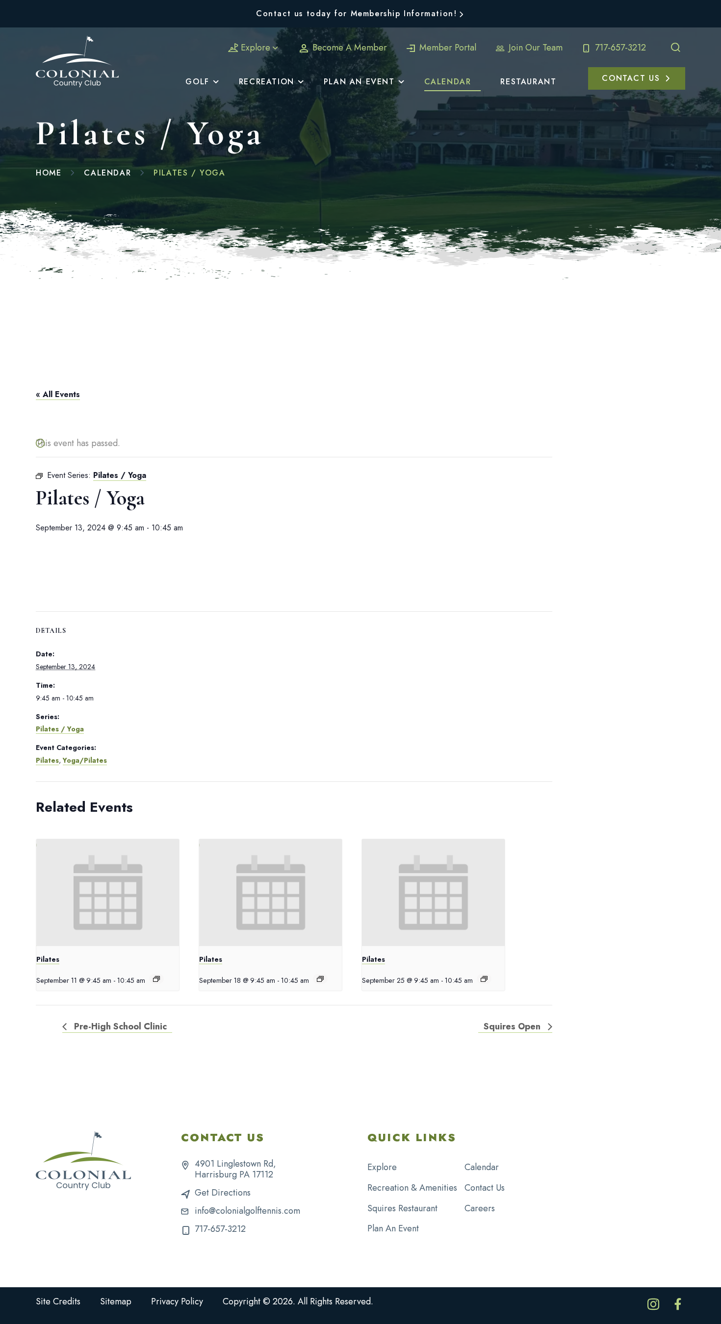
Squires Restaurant (402, 1208)
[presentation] (107, 893)
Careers (479, 1208)
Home (48, 172)
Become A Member (348, 47)
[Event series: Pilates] (156, 979)
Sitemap (115, 1301)
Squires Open (513, 1026)
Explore (255, 47)
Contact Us (484, 1187)
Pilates (47, 760)
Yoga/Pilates (85, 760)
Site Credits (58, 1301)
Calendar (107, 172)
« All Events (58, 394)
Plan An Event (393, 1228)
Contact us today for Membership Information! (356, 13)
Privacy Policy (177, 1301)
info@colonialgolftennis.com (247, 1210)
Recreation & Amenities (412, 1187)
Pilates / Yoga (60, 729)
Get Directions (223, 1192)
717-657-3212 (619, 47)
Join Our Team (534, 47)
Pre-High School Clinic (119, 1026)
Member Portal (446, 47)
